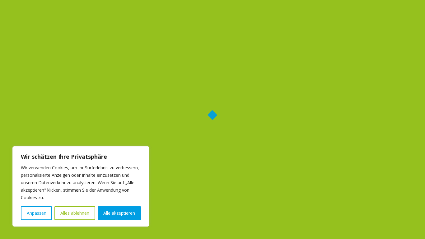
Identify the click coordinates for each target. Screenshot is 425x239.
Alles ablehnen (74, 213)
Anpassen (36, 213)
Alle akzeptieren (119, 213)
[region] (80, 186)
